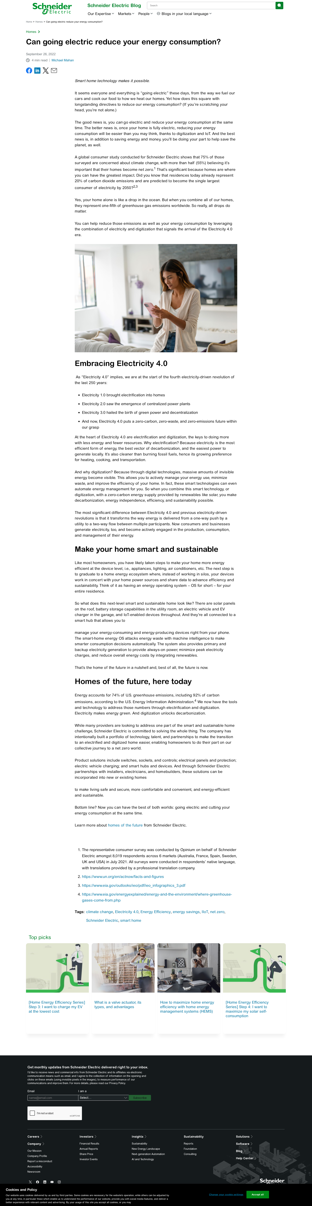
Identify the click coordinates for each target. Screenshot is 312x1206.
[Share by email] (54, 71)
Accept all (258, 1194)
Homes (39, 21)
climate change (99, 911)
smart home (130, 920)
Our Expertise (99, 14)
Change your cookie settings (226, 1194)
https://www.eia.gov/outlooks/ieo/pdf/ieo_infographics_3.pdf (133, 885)
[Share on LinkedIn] (37, 71)
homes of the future (125, 825)
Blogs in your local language (185, 14)
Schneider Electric (102, 920)
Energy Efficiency (155, 911)
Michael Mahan (63, 60)
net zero (217, 911)
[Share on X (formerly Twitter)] (46, 71)
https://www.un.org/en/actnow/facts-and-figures (123, 876)
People (144, 14)
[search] (279, 5)
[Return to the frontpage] (52, 8)
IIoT (205, 911)
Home (29, 21)
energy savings (186, 911)
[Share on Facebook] (29, 71)
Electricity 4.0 (126, 911)
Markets (124, 14)
